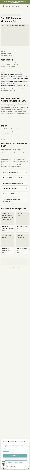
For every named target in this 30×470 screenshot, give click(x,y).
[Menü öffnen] (27, 6)
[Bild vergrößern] (15, 35)
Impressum (12, 466)
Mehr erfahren (6, 451)
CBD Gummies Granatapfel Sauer (15, 65)
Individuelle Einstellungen (15, 462)
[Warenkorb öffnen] (23, 6)
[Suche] (13, 6)
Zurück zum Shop (7, 11)
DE (18, 6)
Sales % (19, 15)
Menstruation (12, 15)
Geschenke (4, 15)
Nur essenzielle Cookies (15, 459)
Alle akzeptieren (15, 455)
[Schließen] (28, 2)
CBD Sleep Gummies (10, 66)
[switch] (3, 468)
